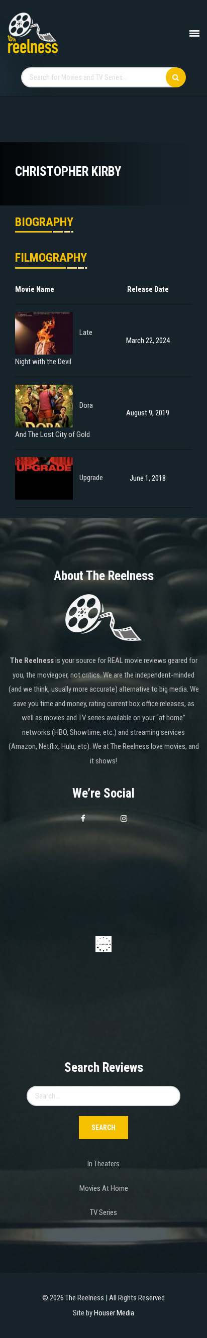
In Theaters (103, 1163)
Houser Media (114, 1312)
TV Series (103, 1212)
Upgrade (91, 478)
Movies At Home (103, 1188)
